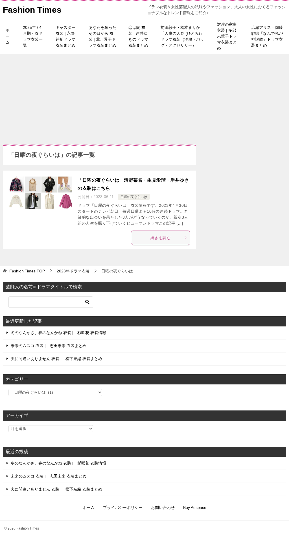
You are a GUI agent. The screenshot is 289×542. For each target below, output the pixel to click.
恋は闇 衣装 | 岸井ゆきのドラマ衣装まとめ (138, 36)
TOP (27, 271)
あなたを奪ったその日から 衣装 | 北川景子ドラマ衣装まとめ (102, 36)
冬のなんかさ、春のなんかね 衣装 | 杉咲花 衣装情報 (58, 332)
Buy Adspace (194, 507)
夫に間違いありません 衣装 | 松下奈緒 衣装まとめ (56, 358)
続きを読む (160, 237)
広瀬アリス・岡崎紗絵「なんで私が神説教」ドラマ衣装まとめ (267, 36)
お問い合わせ (163, 507)
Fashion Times (32, 9)
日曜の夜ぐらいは (133, 197)
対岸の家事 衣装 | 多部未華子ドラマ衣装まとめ (227, 36)
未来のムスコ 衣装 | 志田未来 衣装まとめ (48, 345)
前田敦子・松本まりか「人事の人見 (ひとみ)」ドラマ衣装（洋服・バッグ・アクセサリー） (182, 36)
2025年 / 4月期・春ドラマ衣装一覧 (33, 36)
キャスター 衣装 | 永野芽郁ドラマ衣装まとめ (65, 36)
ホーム (8, 36)
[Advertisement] (144, 96)
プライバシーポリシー (123, 507)
